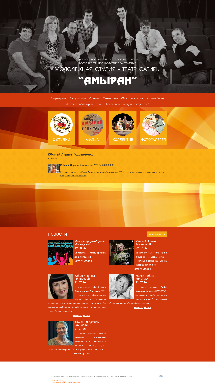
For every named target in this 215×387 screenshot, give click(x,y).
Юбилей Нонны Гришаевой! (85, 277)
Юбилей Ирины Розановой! (145, 243)
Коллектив (123, 140)
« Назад (52, 158)
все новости (157, 234)
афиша (92, 140)
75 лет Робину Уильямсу (144, 277)
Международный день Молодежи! (90, 243)
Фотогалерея (153, 140)
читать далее (83, 261)
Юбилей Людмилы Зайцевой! (87, 323)
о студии (61, 140)
